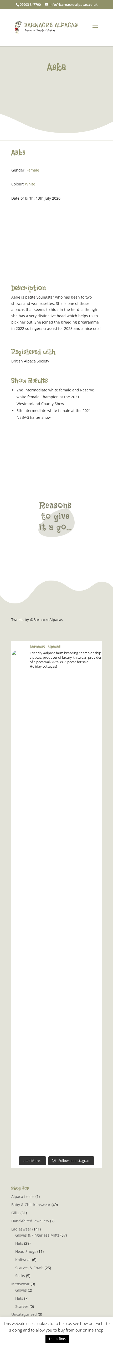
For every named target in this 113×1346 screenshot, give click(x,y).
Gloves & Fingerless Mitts (37, 1235)
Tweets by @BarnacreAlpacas (37, 619)
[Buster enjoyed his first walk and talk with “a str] (56, 753)
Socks (20, 1275)
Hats (19, 1243)
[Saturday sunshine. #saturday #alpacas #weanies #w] (56, 1020)
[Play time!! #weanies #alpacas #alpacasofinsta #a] (56, 1126)
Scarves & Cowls (29, 1267)
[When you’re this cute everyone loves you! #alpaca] (56, 913)
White (30, 184)
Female (33, 170)
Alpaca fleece (22, 1196)
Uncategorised (24, 1314)
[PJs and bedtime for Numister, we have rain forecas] (56, 860)
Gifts (15, 1212)
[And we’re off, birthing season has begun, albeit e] (56, 1073)
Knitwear (23, 1259)
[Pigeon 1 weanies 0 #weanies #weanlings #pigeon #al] (56, 700)
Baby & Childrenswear (30, 1204)
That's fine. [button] (57, 1338)
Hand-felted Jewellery (30, 1220)
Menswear (20, 1283)
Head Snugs (25, 1251)
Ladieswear (21, 1229)
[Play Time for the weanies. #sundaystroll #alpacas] (56, 807)
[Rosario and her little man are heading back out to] (56, 966)
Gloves (21, 1290)
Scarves (22, 1306)
